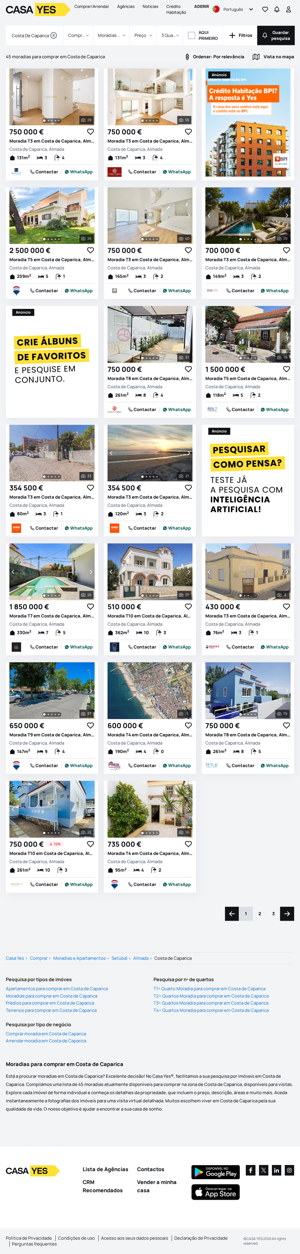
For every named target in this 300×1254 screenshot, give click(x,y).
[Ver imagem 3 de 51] (150, 358)
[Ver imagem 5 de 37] (58, 714)
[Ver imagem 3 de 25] (51, 833)
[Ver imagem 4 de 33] (55, 476)
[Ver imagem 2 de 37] (48, 714)
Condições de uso (76, 1238)
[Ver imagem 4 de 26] (55, 239)
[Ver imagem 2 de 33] (48, 476)
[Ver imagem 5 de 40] (157, 239)
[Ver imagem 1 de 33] (44, 476)
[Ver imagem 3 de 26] (51, 239)
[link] (79, 172)
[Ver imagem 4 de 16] (153, 833)
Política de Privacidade (29, 1238)
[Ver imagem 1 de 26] (44, 239)
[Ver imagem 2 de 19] (244, 358)
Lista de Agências (105, 1169)
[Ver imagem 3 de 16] (150, 833)
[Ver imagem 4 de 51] (153, 358)
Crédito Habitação (176, 9)
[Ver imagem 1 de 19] (240, 358)
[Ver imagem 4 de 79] (251, 714)
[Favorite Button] (90, 132)
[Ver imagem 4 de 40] (153, 239)
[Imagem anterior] (13, 96)
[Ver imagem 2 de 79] (244, 714)
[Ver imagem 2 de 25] (48, 833)
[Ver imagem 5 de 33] (58, 476)
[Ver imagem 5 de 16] (157, 833)
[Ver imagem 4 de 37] (55, 714)
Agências (125, 6)
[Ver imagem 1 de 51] (142, 358)
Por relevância (218, 57)
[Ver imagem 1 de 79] (240, 714)
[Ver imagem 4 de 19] (251, 358)
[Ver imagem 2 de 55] (146, 120)
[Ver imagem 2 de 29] (48, 120)
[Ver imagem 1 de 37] (44, 714)
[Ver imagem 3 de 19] (248, 358)
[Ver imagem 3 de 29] (51, 120)
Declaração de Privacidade (201, 1238)
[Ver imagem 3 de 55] (150, 120)
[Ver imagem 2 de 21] (146, 476)
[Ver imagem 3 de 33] (51, 476)
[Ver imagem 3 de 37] (51, 714)
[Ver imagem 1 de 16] (142, 833)
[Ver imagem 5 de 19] (255, 358)
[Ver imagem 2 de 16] (146, 833)
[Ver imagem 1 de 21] (142, 476)
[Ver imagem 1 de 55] (142, 120)
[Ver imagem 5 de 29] (58, 120)
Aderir (201, 6)
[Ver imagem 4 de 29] (55, 120)
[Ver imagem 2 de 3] (244, 595)
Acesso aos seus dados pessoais (134, 1238)
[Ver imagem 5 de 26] (58, 239)
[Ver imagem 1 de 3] (240, 595)
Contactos (150, 1169)
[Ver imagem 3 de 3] (248, 595)
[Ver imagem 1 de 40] (142, 239)
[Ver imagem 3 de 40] (150, 239)
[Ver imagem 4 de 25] (55, 833)
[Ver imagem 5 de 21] (157, 476)
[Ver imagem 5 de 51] (157, 358)
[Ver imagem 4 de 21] (153, 476)
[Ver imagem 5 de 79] (255, 714)
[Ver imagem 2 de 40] (146, 239)
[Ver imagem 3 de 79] (248, 714)
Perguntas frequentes (34, 1244)
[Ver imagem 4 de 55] (153, 120)
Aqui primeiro (208, 35)
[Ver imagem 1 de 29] (44, 120)
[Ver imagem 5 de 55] (157, 120)
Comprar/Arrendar (91, 6)
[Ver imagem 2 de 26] (48, 239)
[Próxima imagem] (90, 96)
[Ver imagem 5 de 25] (58, 833)
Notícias (150, 6)
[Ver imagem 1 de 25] (44, 833)
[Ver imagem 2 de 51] (146, 358)
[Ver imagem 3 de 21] (150, 476)
